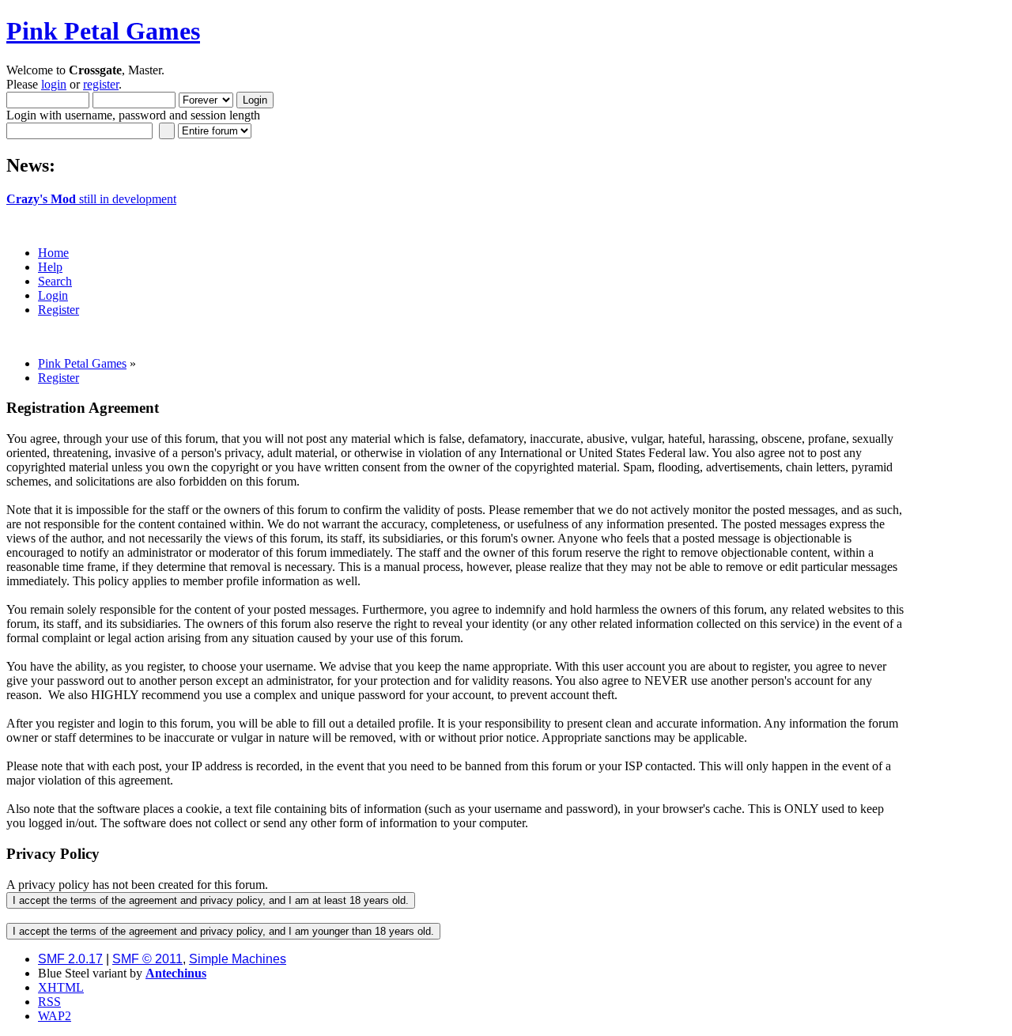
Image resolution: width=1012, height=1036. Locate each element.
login (53, 84)
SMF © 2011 (147, 959)
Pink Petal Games (103, 31)
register (101, 84)
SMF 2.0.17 (70, 959)
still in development (91, 199)
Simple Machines (237, 959)
